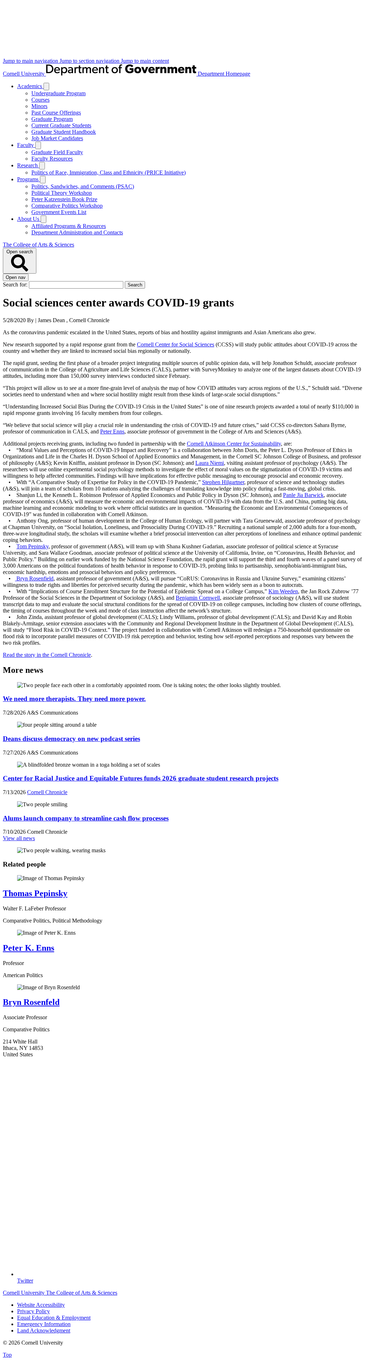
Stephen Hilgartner (223, 482)
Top (7, 1355)
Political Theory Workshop (61, 193)
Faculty (26, 145)
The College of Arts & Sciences (38, 245)
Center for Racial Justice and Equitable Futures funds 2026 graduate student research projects (140, 778)
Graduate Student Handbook (63, 132)
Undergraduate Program (58, 93)
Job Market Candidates (57, 138)
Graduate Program (52, 119)
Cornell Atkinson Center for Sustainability (234, 444)
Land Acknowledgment (43, 1330)
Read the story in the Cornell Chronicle (47, 655)
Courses (40, 100)
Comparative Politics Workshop (67, 206)
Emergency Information (44, 1324)
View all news (19, 838)
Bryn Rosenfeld (31, 1002)
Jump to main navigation (31, 61)
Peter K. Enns (28, 948)
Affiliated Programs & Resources (68, 226)
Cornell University (24, 74)
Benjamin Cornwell (198, 598)
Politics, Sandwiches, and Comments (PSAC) (82, 186)
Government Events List (58, 212)
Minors (39, 106)
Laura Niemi (209, 463)
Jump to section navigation (90, 61)
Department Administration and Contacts (77, 232)
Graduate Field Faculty (57, 152)
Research (28, 165)
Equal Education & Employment (54, 1318)
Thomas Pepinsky (35, 893)
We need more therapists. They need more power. (74, 698)
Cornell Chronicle (47, 792)
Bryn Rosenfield (34, 578)
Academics (30, 86)
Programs (28, 179)
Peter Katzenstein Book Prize (64, 199)
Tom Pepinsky (32, 546)
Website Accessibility (41, 1305)
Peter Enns (112, 431)
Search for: (16, 284)
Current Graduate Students (61, 125)
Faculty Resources (52, 159)
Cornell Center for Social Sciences (175, 344)
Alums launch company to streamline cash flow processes (86, 818)
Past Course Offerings (56, 113)
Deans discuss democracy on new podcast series (71, 738)
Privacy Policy (33, 1311)
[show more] (46, 86)
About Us (29, 219)
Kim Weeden (283, 591)
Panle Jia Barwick (303, 495)
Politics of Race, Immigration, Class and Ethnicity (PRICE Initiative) (108, 172)
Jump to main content (145, 61)
